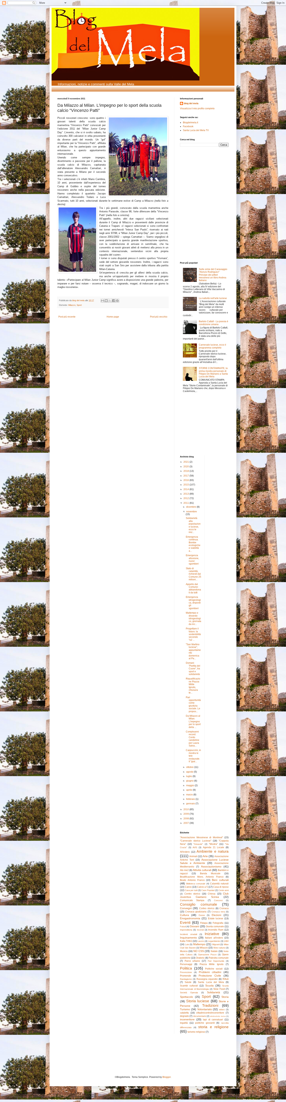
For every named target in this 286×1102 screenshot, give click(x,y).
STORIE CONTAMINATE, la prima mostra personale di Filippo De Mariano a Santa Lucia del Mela (213, 372)
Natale (214, 951)
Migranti (216, 944)
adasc (222, 1009)
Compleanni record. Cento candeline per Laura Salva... (192, 738)
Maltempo (199, 944)
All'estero (185, 852)
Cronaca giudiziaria (195, 911)
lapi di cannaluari (213, 1019)
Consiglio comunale (198, 904)
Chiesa (211, 893)
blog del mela (191, 103)
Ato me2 (184, 870)
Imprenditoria (186, 930)
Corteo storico (206, 908)
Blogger (166, 1077)
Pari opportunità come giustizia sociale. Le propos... (193, 704)
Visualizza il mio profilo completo (197, 108)
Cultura (184, 915)
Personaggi (186, 964)
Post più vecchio (158, 316)
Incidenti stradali (188, 934)
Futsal (183, 926)
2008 (186, 818)
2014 (186, 489)
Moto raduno (219, 948)
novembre (191, 511)
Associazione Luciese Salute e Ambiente (204, 861)
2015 (186, 484)
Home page (113, 316)
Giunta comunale (215, 926)
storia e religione (213, 1027)
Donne (202, 915)
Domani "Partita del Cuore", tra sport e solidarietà (193, 669)
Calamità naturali (219, 883)
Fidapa (204, 923)
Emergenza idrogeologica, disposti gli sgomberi (193, 603)
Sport (79, 305)
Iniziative (212, 934)
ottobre (190, 767)
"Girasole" (198, 844)
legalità (184, 1023)
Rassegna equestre (207, 979)
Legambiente (214, 941)
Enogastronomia (190, 918)
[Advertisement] (191, 176)
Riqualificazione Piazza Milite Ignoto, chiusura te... (193, 685)
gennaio (191, 803)
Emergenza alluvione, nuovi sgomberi (192, 559)
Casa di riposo (221, 887)
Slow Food (219, 989)
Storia (225, 996)
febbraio (191, 799)
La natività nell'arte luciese (213, 298)
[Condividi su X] (110, 301)
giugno (190, 780)
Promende (185, 975)
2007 (186, 823)
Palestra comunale (219, 957)
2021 (186, 462)
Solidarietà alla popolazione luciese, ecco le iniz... (193, 525)
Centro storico (192, 893)
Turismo (185, 1009)
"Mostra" (213, 844)
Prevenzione (186, 972)
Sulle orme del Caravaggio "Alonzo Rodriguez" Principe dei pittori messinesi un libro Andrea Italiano (213, 275)
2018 (186, 471)
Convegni (186, 908)
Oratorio (200, 957)
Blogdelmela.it (190, 122)
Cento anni (223, 890)
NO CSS (198, 951)
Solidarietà (213, 992)
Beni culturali (220, 879)
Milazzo (71, 305)
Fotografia (218, 923)
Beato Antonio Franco (192, 880)
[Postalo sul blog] (106, 301)
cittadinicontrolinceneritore (210, 1012)
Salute (188, 982)
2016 (186, 480)
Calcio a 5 (202, 887)
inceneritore (187, 1019)
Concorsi (218, 900)
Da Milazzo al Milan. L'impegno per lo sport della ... (193, 722)
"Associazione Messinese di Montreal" (201, 837)
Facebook (188, 126)
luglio (189, 776)
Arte (205, 856)
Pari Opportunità (216, 961)
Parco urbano (192, 961)
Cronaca (224, 908)
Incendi (200, 930)
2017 (186, 475)
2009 (186, 814)
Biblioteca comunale (195, 883)
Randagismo (186, 979)
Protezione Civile (210, 975)
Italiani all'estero (214, 937)
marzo (189, 794)
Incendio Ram (215, 929)
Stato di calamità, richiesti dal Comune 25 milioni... (193, 574)
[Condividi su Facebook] (114, 301)
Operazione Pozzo (207, 954)
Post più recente (66, 316)
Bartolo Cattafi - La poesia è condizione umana (213, 323)
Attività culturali (202, 870)
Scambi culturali (189, 985)
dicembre (191, 507)
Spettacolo (186, 996)
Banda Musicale (210, 873)
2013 (186, 493)
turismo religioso (196, 1032)
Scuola (209, 985)
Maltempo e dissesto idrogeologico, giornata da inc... (193, 618)
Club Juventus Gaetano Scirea (204, 895)
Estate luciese (215, 918)
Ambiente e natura (213, 851)
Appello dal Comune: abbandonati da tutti (193, 588)
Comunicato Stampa (192, 900)
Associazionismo (211, 866)
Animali (193, 856)
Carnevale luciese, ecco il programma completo (212, 346)
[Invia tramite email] (102, 301)
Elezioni (216, 915)
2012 (186, 498)
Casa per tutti (191, 890)
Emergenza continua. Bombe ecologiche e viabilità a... (193, 544)
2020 (186, 466)
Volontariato (204, 1009)
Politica (186, 968)
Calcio (188, 887)
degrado (184, 1016)
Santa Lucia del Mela (211, 982)
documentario (199, 1016)
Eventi (185, 922)
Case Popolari (208, 890)
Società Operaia (189, 992)
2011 (186, 503)
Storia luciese (197, 1001)
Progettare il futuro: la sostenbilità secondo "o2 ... (193, 634)
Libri (226, 941)
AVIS (195, 847)
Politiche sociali (214, 968)
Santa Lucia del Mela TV (196, 130)
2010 (186, 809)
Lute (187, 944)
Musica (184, 951)
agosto (190, 771)
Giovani (194, 926)
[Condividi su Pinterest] (117, 301)
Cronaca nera (218, 912)
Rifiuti (226, 979)
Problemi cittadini (210, 972)
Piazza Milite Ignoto (212, 964)
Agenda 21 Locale (213, 847)
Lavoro (200, 941)
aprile (189, 790)
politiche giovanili (205, 1023)
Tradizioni (210, 1005)
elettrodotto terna (217, 1016)
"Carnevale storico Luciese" (195, 840)
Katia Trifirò (186, 941)
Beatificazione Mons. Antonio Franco (202, 876)
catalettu (184, 1012)
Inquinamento (188, 937)
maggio (190, 785)
